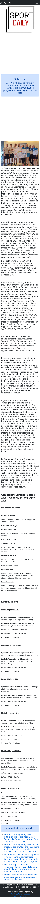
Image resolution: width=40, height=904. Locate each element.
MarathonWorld (16, 894)
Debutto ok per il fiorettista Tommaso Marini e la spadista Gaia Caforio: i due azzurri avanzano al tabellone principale (20, 868)
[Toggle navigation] (37, 3)
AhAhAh (27, 894)
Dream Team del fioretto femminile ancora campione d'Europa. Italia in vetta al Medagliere (20, 877)
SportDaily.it (5, 2)
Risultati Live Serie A (20, 896)
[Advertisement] (20, 52)
